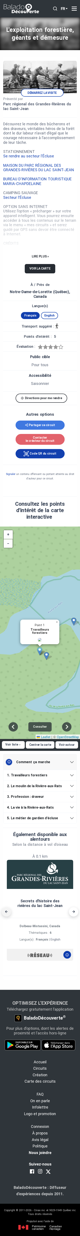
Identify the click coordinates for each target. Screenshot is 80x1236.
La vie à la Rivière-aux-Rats (30, 807)
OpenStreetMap (68, 737)
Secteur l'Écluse (17, 197)
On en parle (40, 1101)
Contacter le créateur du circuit (40, 439)
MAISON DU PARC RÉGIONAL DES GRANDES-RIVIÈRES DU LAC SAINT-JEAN (38, 167)
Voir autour (67, 744)
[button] (41, 651)
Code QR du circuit (42, 453)
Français (30, 315)
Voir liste (11, 744)
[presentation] (6, 912)
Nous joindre (40, 1152)
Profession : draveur (25, 797)
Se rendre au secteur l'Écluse (29, 156)
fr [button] (63, 8)
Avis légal (40, 1139)
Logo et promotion (40, 1114)
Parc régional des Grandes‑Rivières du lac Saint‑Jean (37, 106)
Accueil (40, 1062)
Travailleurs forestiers (27, 775)
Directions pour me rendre (43, 398)
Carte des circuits (40, 1081)
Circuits (40, 1068)
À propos (40, 1133)
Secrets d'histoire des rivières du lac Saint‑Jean (40, 903)
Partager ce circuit (42, 425)
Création (40, 1075)
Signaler (10, 474)
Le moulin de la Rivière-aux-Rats (34, 786)
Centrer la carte (40, 744)
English (49, 315)
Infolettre (40, 1107)
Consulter (40, 726)
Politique (40, 1146)
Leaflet (45, 737)
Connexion (40, 1126)
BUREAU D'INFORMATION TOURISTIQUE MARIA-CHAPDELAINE (37, 181)
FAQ (40, 1094)
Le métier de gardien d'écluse (32, 818)
